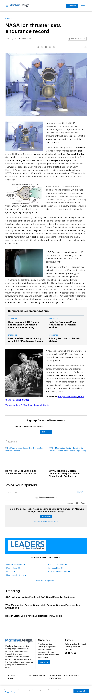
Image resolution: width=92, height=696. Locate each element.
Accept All (81, 691)
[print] (85, 47)
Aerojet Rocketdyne (67, 396)
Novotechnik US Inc (15, 575)
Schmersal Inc (54, 568)
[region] (46, 497)
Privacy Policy (10, 692)
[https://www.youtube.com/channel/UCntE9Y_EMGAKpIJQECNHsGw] (75, 653)
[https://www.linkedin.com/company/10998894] (69, 653)
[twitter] (46, 47)
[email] (54, 47)
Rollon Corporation (56, 564)
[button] (7, 5)
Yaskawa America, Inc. (57, 571)
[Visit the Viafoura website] (80, 503)
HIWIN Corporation (14, 564)
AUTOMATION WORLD (37, 675)
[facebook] (38, 47)
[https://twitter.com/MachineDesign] (72, 653)
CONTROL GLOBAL (55, 675)
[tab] (11, 492)
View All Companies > (46, 580)
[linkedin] (42, 47)
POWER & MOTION (54, 678)
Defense (8, 18)
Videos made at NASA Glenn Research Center (27, 405)
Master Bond (11, 568)
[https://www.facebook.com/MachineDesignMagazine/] (66, 653)
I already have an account (46, 521)
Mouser (9, 571)
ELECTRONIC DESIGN (71, 675)
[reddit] (50, 47)
